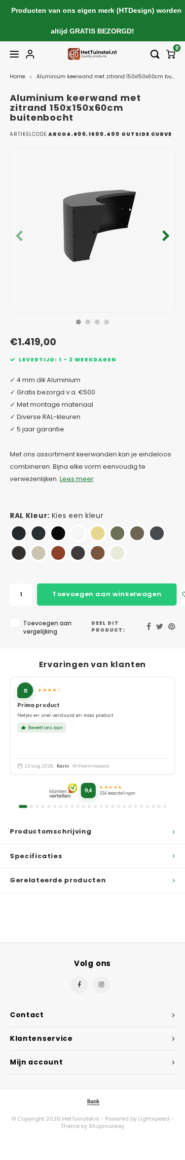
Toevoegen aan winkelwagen (106, 594)
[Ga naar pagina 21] (141, 806)
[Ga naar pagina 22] (147, 806)
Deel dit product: (108, 626)
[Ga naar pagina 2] (31, 806)
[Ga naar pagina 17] (118, 806)
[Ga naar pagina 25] (164, 806)
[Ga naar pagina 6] (54, 806)
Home (17, 76)
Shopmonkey (106, 1126)
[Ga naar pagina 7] (60, 806)
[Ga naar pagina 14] (101, 806)
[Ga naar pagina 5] (48, 806)
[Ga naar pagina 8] (66, 806)
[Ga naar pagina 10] (77, 806)
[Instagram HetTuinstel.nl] (101, 985)
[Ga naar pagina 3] (37, 806)
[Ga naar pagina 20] (135, 806)
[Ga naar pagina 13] (95, 806)
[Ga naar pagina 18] (124, 806)
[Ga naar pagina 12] (89, 806)
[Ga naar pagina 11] (83, 806)
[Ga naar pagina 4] (42, 806)
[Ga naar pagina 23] (153, 806)
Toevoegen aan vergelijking (47, 627)
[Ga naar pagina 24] (158, 806)
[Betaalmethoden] (92, 1101)
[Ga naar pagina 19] (129, 806)
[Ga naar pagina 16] (112, 806)
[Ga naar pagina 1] (23, 806)
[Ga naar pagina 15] (106, 806)
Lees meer (77, 479)
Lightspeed (153, 1119)
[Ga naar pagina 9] (72, 806)
